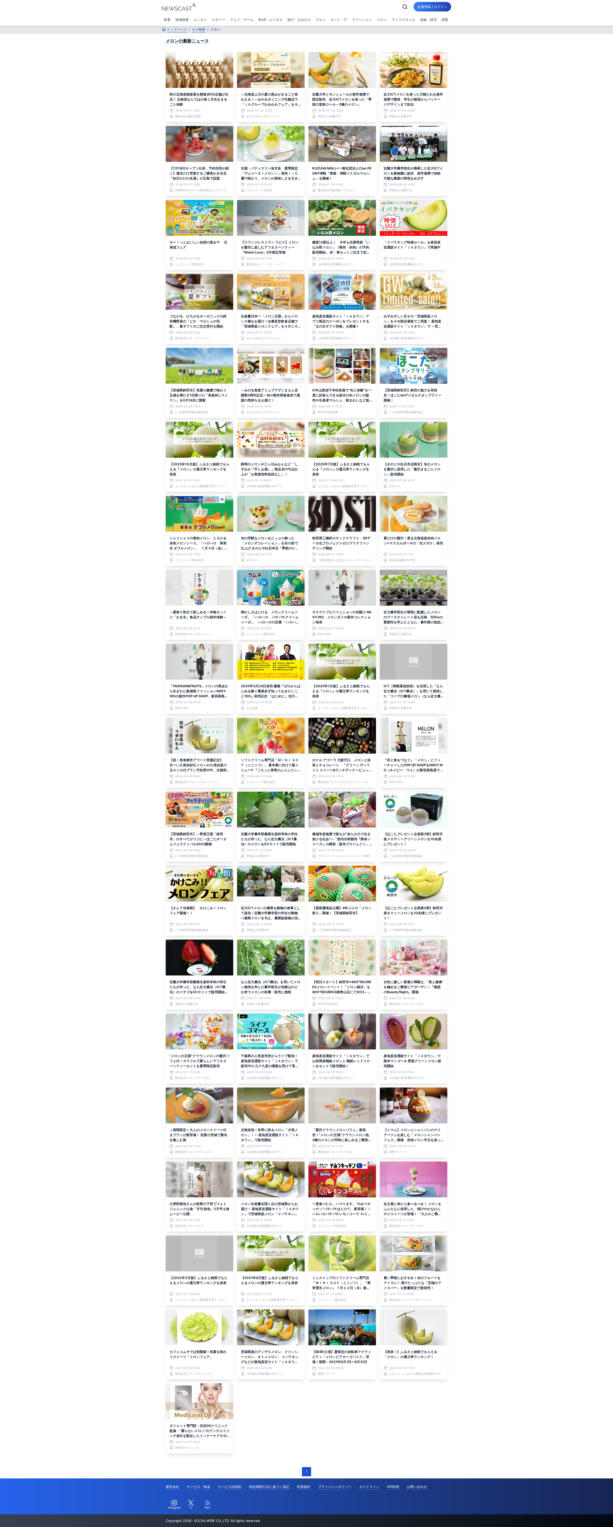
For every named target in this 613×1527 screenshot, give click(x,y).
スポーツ (218, 19)
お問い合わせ (417, 1487)
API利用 (393, 1487)
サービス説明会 (229, 1487)
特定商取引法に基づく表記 (269, 1487)
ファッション (362, 19)
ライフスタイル (403, 19)
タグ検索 (198, 29)
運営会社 (172, 1487)
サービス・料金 (198, 1487)
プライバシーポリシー (335, 1487)
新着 (167, 19)
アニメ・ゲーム (242, 19)
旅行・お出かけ (299, 19)
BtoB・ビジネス (270, 19)
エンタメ (200, 19)
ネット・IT (338, 19)
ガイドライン (369, 1487)
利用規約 (303, 1487)
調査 (445, 19)
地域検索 (182, 19)
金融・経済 (428, 19)
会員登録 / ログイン (432, 7)
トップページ (177, 29)
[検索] (405, 6)
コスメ (382, 19)
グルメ (321, 19)
